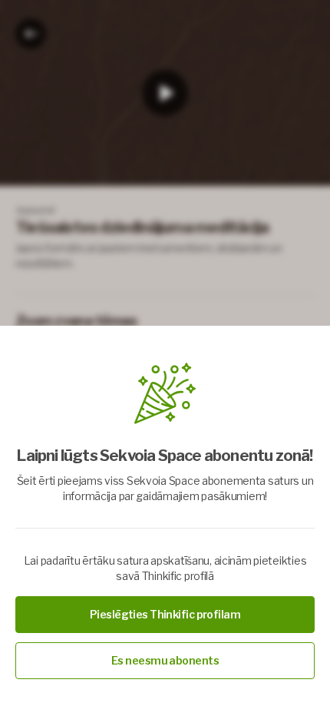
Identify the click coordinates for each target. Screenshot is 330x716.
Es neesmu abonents (165, 660)
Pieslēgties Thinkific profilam (165, 614)
